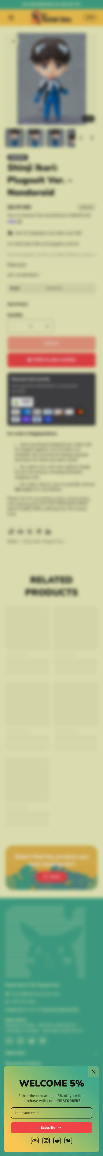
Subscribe (48, 1128)
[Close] (93, 1071)
